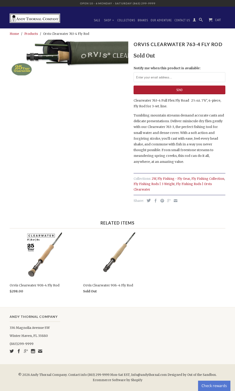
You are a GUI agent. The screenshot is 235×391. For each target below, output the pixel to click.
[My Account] (194, 20)
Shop (109, 20)
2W (154, 179)
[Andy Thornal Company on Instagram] (33, 351)
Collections (126, 20)
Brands (143, 20)
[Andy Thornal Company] (35, 16)
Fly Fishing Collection (207, 179)
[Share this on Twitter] (147, 200)
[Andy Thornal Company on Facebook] (19, 351)
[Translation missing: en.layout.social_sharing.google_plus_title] (168, 200)
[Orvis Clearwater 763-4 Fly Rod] (69, 57)
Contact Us (182, 20)
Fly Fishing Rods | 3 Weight (154, 184)
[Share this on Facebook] (154, 200)
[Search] (201, 20)
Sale (97, 20)
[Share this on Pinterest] (161, 200)
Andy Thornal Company (49, 375)
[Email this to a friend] (174, 200)
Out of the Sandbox (201, 375)
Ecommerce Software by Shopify (118, 380)
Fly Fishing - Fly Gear (173, 179)
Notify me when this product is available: (167, 68)
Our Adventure (161, 20)
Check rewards (214, 385)
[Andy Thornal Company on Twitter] (12, 351)
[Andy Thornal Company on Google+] (26, 351)
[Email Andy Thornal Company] (40, 351)
